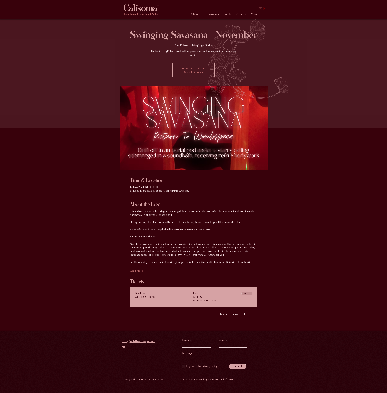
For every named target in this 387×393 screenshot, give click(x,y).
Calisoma (140, 8)
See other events (193, 72)
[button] (263, 8)
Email (222, 340)
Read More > (137, 270)
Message (187, 353)
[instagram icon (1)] (123, 348)
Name (186, 340)
